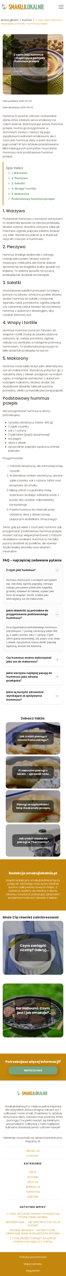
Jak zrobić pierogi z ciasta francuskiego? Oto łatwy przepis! (32, 738)
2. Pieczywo (20, 178)
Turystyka (33, 1192)
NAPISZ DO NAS (33, 1070)
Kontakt (33, 1156)
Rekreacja (33, 1187)
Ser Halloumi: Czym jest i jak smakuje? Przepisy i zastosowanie (33, 1010)
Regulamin (33, 1271)
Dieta (32, 1172)
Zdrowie (33, 1197)
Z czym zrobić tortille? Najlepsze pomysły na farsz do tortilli (33, 1239)
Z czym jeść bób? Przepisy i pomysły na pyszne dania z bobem (33, 1215)
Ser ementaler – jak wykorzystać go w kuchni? (33, 1223)
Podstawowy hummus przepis (33, 199)
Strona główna (10, 20)
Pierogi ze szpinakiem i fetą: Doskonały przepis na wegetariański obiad (33, 806)
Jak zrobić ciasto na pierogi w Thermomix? (33, 840)
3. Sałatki (18, 183)
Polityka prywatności (33, 1257)
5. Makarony (20, 194)
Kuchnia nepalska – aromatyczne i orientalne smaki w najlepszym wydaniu (33, 1231)
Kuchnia (27, 20)
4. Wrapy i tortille (24, 189)
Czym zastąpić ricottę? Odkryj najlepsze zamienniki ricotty (33, 947)
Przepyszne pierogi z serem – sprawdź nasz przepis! (33, 772)
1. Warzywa (19, 173)
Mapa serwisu (33, 1264)
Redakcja (33, 1151)
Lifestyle (32, 1182)
